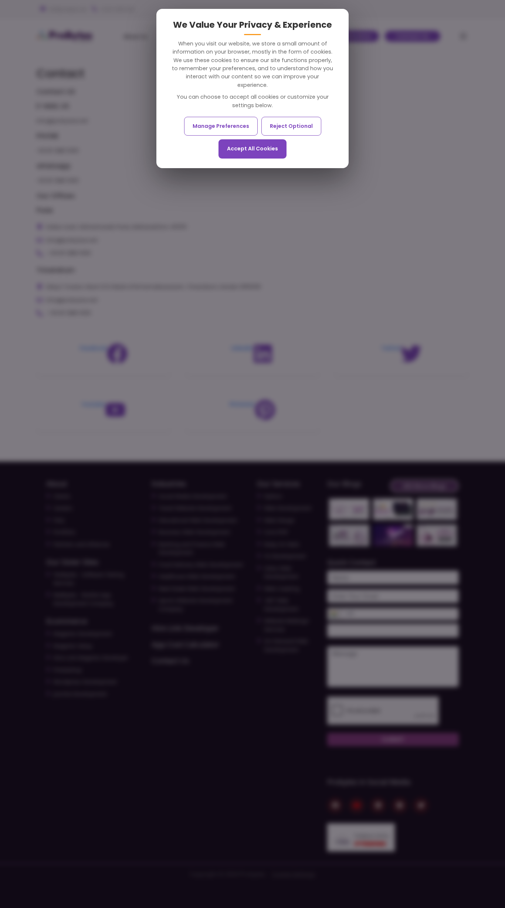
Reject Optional (291, 126)
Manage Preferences (221, 126)
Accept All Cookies (252, 148)
